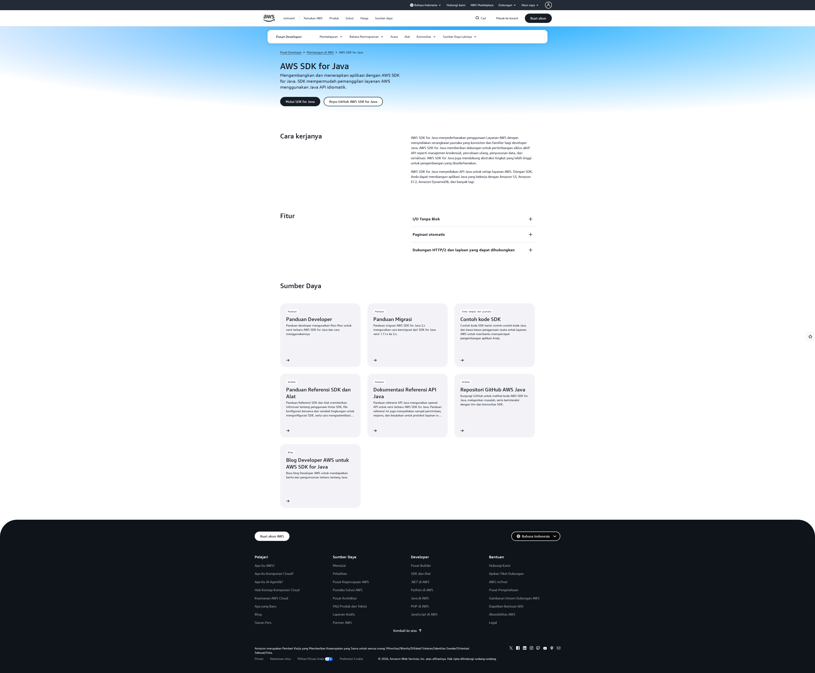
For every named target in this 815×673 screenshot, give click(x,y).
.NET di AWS (420, 582)
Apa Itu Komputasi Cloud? (274, 573)
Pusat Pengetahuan (503, 590)
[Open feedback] (810, 336)
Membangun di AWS (320, 52)
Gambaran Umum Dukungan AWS (514, 598)
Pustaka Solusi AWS (348, 590)
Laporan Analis (344, 614)
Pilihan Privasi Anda (311, 658)
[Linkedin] (524, 648)
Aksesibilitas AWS (502, 614)
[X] (511, 648)
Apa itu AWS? (265, 565)
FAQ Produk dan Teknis (350, 606)
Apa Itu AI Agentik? (269, 582)
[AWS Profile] (548, 5)
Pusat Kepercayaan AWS (351, 582)
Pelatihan (340, 573)
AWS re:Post (498, 582)
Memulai (339, 565)
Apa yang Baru (265, 606)
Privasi (259, 658)
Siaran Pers (263, 622)
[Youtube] (545, 648)
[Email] (558, 648)
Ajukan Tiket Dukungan (506, 573)
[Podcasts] (552, 648)
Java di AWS (420, 598)
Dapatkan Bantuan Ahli (506, 606)
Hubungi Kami (499, 565)
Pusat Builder (421, 565)
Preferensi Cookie (351, 658)
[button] (313, 18)
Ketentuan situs (280, 658)
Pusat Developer (291, 52)
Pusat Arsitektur (345, 598)
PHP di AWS (420, 606)
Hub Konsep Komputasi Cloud (277, 590)
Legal (493, 622)
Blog (258, 614)
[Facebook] (518, 648)
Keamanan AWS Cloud (271, 598)
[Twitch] (538, 648)
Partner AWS (342, 622)
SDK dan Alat (421, 573)
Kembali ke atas (405, 630)
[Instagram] (531, 648)
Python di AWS (422, 590)
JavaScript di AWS (424, 614)
